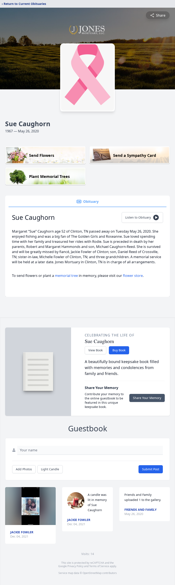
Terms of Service (99, 566)
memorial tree (66, 275)
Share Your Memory (147, 398)
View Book (95, 350)
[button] (30, 506)
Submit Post (150, 469)
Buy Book (118, 350)
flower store (133, 275)
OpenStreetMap (92, 573)
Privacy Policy (75, 566)
